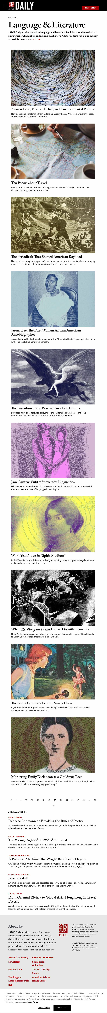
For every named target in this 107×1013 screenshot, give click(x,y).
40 (38, 799)
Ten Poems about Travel (29, 183)
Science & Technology (19, 855)
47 (78, 799)
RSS (10, 985)
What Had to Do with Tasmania (50, 630)
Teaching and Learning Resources (18, 978)
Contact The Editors (42, 957)
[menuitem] (90, 8)
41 (43, 799)
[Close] (102, 993)
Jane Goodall (18, 879)
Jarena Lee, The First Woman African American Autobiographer (46, 333)
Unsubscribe (15, 969)
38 (26, 799)
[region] (53, 1001)
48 (84, 799)
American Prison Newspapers (41, 978)
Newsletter (90, 7)
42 (49, 799)
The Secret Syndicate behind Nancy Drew (41, 704)
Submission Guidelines (38, 963)
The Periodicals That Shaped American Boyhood (46, 257)
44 (61, 799)
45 (67, 799)
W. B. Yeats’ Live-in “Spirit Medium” (38, 556)
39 (32, 799)
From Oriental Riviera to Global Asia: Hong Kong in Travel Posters (52, 900)
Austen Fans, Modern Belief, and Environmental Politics (53, 110)
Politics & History (16, 836)
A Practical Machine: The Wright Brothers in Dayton (47, 860)
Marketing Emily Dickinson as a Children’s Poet (46, 777)
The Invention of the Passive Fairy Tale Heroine (46, 409)
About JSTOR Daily (18, 957)
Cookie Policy (32, 1002)
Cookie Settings (44, 1007)
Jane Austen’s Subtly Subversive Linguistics (43, 482)
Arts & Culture (15, 817)
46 (72, 799)
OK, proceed (62, 1007)
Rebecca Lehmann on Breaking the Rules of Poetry (45, 821)
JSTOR (36, 39)
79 (95, 799)
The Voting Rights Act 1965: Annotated (37, 841)
